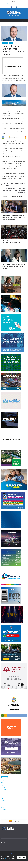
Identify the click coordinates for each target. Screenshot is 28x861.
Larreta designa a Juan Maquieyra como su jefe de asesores (14, 184)
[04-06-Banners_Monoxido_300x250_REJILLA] (11, 588)
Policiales (3, 800)
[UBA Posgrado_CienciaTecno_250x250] (9, 412)
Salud (2, 805)
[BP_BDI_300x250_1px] (12, 58)
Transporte (3, 809)
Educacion (3, 789)
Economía (3, 837)
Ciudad (2, 780)
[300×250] (11, 296)
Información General (5, 793)
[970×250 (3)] (14, 101)
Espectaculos (4, 791)
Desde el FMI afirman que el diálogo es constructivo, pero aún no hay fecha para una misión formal (13, 190)
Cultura (2, 782)
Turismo (3, 811)
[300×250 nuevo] (11, 512)
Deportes (3, 785)
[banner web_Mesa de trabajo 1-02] (14, 691)
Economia (3, 787)
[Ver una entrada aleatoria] (25, 20)
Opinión (2, 798)
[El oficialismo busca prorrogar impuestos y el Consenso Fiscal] (14, 226)
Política (2, 802)
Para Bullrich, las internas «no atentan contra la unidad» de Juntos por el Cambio (13, 266)
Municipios (3, 796)
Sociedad (3, 807)
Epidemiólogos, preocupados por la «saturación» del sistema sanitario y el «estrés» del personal (13, 217)
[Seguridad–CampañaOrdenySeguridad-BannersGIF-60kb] (11, 645)
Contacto (3, 842)
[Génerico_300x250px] (11, 277)
